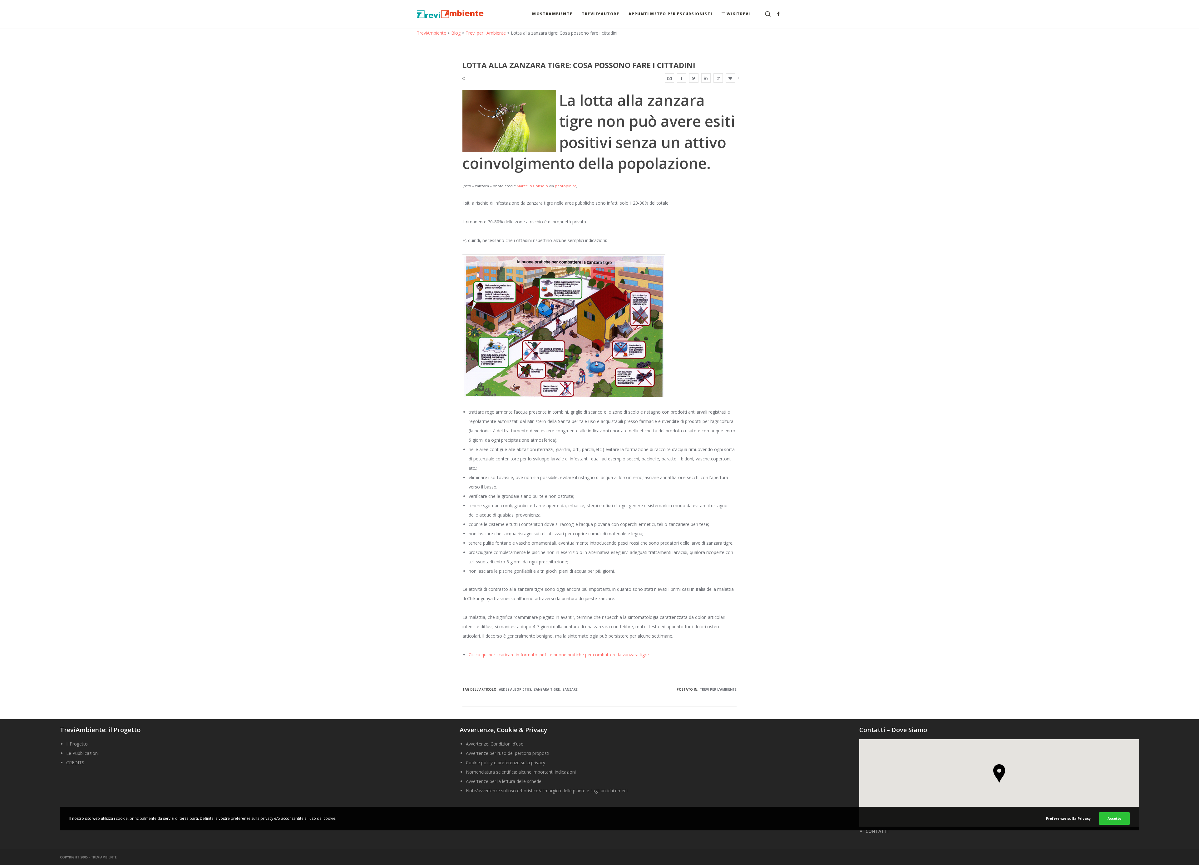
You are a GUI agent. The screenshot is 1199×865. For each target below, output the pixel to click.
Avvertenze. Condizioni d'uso (495, 744)
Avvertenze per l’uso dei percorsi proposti (507, 753)
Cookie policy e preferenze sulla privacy (505, 762)
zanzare (570, 689)
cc (574, 185)
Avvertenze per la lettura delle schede (503, 781)
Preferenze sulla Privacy (1068, 818)
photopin (563, 185)
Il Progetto (77, 744)
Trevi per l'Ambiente (718, 689)
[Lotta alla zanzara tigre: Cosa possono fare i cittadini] (669, 78)
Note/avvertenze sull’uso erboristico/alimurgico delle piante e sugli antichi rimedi (547, 791)
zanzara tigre (547, 689)
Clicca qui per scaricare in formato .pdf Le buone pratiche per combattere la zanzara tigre (559, 655)
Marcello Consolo (532, 185)
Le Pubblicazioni (82, 753)
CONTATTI (877, 831)
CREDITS (75, 762)
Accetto (1114, 818)
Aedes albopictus (515, 689)
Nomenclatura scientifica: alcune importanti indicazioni (521, 772)
